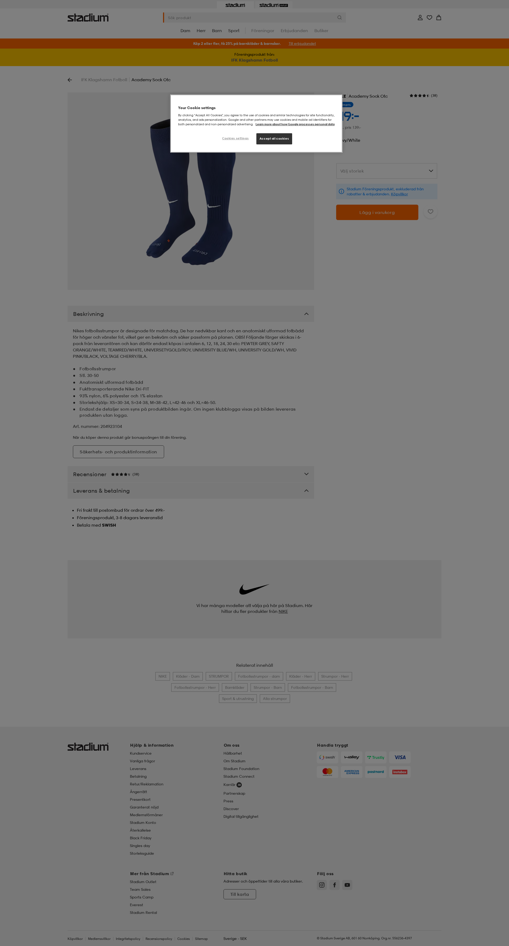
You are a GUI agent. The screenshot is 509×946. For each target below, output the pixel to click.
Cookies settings (235, 138)
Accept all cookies (274, 138)
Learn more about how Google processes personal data (295, 124)
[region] (256, 123)
